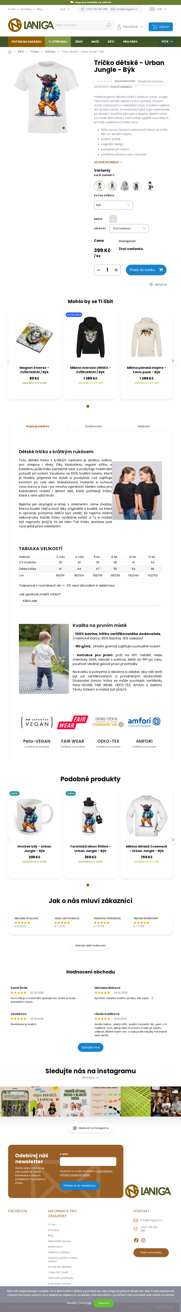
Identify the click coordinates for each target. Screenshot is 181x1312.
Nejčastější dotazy (59, 1241)
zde (89, 1303)
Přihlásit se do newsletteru (80, 1185)
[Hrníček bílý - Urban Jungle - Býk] (137, 186)
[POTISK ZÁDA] (90, 337)
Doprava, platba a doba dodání (62, 1259)
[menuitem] (28, 41)
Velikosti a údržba (58, 1252)
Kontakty (26, 9)
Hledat (109, 25)
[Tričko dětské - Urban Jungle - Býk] (99, 186)
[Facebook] (136, 1239)
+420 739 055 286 (149, 1229)
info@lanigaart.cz (151, 1220)
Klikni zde (30, 601)
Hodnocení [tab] (93, 426)
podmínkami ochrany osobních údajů (86, 1173)
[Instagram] (143, 1239)
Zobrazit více (90, 1047)
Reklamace (55, 1246)
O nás (11, 9)
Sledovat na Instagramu (94, 1128)
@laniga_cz (90, 1077)
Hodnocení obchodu (90, 972)
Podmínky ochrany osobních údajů (59, 1285)
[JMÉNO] (34, 816)
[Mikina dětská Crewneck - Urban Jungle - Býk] (112, 186)
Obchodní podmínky (61, 1278)
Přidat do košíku (142, 270)
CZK (159, 9)
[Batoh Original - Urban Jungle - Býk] (124, 186)
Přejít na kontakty (151, 1252)
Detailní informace (106, 162)
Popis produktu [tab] (37, 426)
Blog (39, 9)
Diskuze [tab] (144, 426)
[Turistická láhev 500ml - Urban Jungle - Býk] (150, 186)
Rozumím (103, 1303)
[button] (87, 406)
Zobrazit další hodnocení (90, 945)
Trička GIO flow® (58, 1272)
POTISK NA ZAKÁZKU (60, 1267)
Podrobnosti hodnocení (151, 81)
